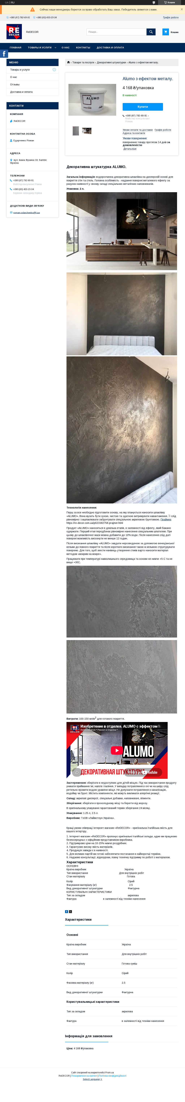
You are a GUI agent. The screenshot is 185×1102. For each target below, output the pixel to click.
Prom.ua (109, 1072)
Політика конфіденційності (112, 1076)
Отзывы (15, 84)
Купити (143, 106)
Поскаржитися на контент (84, 1076)
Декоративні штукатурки (111, 62)
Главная (15, 47)
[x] (70, 912)
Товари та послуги (83, 62)
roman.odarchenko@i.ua (26, 212)
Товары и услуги (39, 47)
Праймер (166, 519)
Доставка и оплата (110, 47)
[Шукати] (151, 32)
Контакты (83, 47)
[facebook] (66, 912)
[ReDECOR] (14, 38)
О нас (66, 47)
